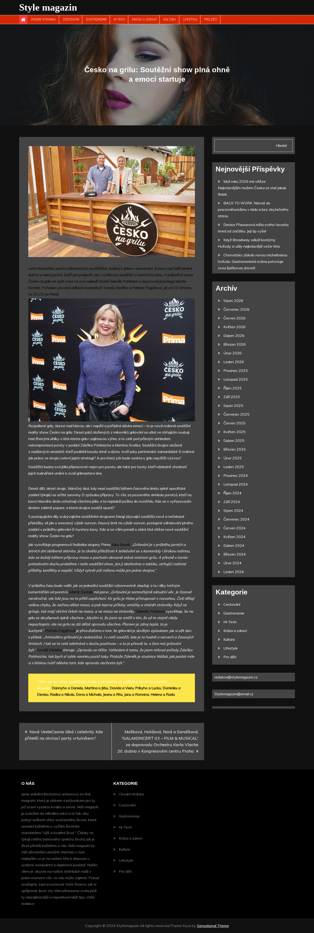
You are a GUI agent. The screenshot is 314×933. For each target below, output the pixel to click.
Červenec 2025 (236, 414)
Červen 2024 (234, 528)
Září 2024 (231, 501)
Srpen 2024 (233, 510)
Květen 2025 (234, 431)
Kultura (169, 19)
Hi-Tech (119, 19)
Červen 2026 (234, 318)
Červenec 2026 (236, 309)
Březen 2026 (234, 344)
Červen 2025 (234, 423)
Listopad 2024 (235, 484)
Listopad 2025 (235, 379)
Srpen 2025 (233, 405)
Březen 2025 (234, 449)
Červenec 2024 (236, 519)
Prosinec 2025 (235, 370)
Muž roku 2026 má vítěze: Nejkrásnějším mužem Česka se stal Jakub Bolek (252, 188)
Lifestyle (190, 19)
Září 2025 (231, 396)
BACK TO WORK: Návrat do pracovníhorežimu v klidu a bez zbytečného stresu (253, 209)
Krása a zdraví (144, 19)
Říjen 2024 (232, 493)
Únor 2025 (232, 458)
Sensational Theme (213, 925)
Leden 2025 (233, 466)
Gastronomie (96, 19)
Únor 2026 (232, 353)
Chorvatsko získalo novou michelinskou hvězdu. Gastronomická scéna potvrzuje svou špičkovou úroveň (252, 261)
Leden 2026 (233, 361)
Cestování (71, 19)
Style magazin (48, 7)
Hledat (281, 145)
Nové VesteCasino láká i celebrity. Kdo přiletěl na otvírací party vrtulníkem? (64, 735)
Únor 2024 (232, 563)
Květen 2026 (234, 327)
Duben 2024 (233, 545)
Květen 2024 (234, 536)
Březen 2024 (234, 554)
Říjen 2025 (232, 388)
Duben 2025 (233, 440)
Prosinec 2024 (235, 475)
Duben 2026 (233, 335)
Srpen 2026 (233, 300)
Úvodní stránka (43, 19)
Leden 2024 (233, 571)
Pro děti (210, 19)
